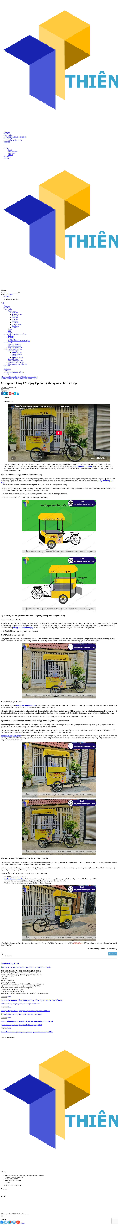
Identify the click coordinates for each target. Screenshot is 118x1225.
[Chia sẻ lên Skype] (15, 393)
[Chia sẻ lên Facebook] (2, 393)
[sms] (14, 1223)
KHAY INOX (8, 138)
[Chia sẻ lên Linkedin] (7, 393)
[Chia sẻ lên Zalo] (18, 393)
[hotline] (18, 1223)
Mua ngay (4, 996)
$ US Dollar (11, 153)
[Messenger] (2, 1223)
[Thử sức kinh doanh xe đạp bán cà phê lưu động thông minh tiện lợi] (21, 1014)
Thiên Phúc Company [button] (8, 1037)
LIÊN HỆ (7, 142)
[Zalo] (6, 1223)
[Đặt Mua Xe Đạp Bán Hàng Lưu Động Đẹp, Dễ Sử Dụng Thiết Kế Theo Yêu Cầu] (26, 967)
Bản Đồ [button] (3, 1196)
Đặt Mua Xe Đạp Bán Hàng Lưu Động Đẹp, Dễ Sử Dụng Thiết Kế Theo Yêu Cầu (31, 1000)
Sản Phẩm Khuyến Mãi (10, 964)
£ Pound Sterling (13, 151)
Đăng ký (6, 158)
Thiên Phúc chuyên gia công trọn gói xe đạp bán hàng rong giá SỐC (27, 1032)
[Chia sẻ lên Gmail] (12, 393)
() (7, 296)
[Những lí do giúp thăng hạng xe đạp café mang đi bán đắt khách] (20, 1004)
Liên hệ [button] (3, 1172)
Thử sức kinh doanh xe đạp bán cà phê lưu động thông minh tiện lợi (27, 1021)
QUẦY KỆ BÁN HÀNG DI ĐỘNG (15, 137)
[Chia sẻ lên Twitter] (4, 393)
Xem (9, 996)
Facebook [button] (4, 1189)
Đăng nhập (7, 156)
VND (6, 148)
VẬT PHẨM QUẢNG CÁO (13, 140)
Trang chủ (7, 132)
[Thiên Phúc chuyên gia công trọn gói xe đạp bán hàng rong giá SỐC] (21, 1025)
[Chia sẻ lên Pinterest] (10, 393)
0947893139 (9, 294)
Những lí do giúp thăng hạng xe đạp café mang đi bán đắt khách (25, 1011)
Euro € (10, 150)
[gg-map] (10, 1223)
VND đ (10, 155)
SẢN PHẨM (8, 135)
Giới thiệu (7, 133)
